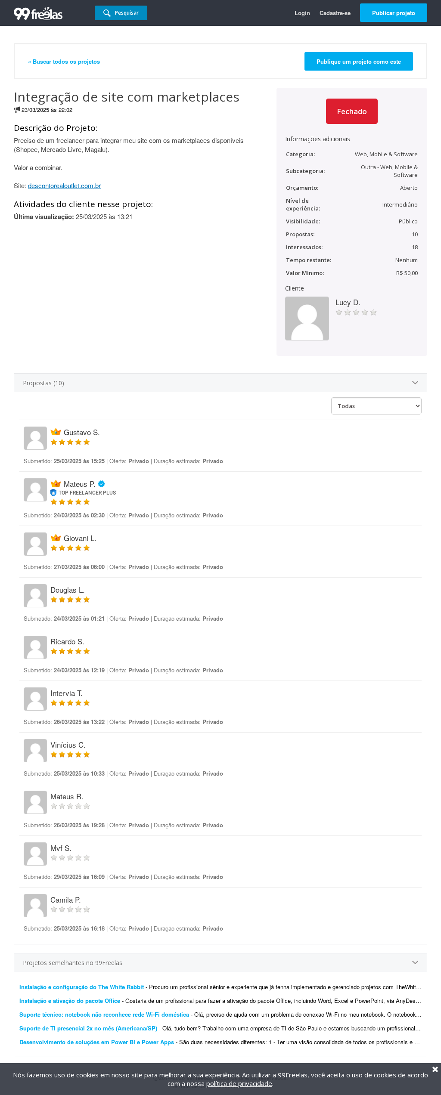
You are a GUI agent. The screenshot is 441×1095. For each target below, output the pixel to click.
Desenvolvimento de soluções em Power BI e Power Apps (96, 1042)
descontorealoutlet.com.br (64, 185)
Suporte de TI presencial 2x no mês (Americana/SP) (88, 1028)
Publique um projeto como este (359, 61)
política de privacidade (239, 1083)
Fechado (352, 111)
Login (302, 13)
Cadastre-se (335, 13)
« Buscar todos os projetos (64, 61)
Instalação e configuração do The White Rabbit (82, 987)
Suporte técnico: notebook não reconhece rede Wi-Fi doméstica (104, 1014)
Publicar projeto (393, 13)
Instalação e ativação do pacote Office (69, 1000)
